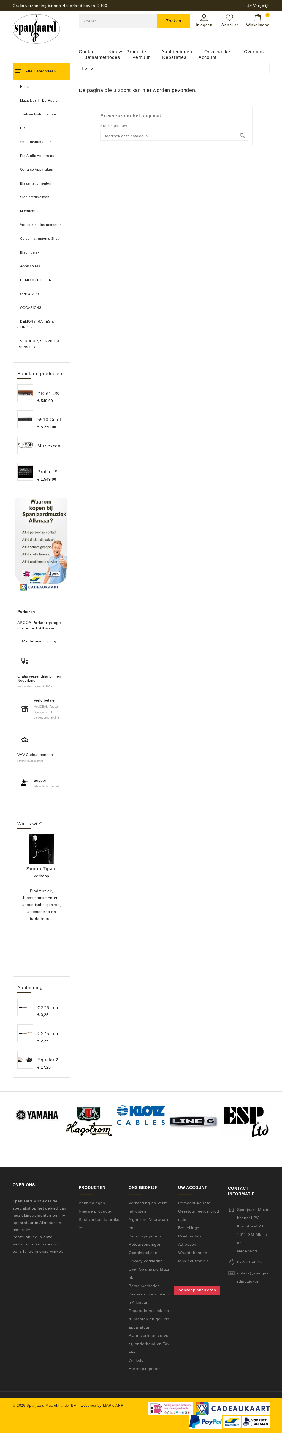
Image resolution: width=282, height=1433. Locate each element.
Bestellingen (190, 1228)
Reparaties (174, 57)
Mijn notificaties (193, 1261)
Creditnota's (189, 1236)
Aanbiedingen (176, 51)
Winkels (136, 1360)
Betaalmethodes (102, 57)
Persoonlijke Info (194, 1203)
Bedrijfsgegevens (145, 1236)
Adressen (187, 1244)
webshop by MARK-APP (102, 1405)
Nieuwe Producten (128, 51)
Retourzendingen (145, 1244)
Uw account (192, 1188)
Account (207, 57)
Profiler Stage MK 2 (58, 472)
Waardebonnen (192, 1252)
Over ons (254, 51)
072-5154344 (250, 1262)
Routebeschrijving (39, 641)
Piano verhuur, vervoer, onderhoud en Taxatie (149, 1343)
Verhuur (141, 57)
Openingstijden (143, 1252)
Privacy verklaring (146, 1261)
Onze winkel (218, 51)
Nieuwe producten (96, 1211)
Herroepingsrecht (145, 1368)
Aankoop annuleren (197, 1290)
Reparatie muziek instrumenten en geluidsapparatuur (149, 1318)
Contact (87, 51)
